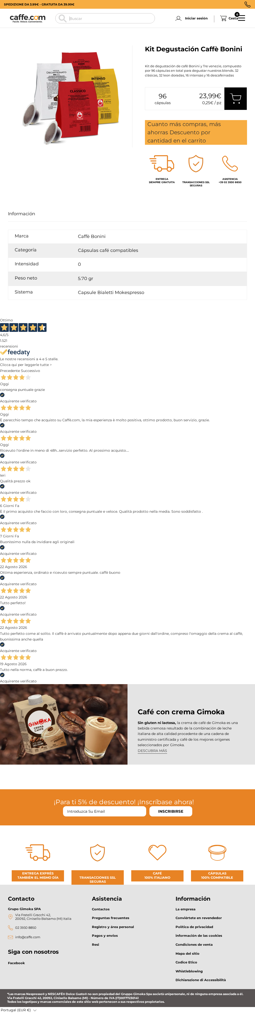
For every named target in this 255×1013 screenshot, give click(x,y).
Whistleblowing (189, 971)
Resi (95, 944)
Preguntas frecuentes (110, 918)
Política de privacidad (194, 927)
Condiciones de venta (194, 944)
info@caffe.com (27, 937)
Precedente (10, 370)
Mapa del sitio (187, 953)
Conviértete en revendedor (199, 918)
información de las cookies (199, 936)
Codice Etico (186, 962)
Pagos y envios (105, 936)
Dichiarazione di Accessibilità (201, 980)
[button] (18, 1010)
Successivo (30, 370)
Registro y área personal (113, 927)
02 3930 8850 (25, 928)
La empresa (185, 909)
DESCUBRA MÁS (152, 750)
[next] (26, 153)
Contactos (101, 909)
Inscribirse (170, 811)
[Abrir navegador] (241, 18)
